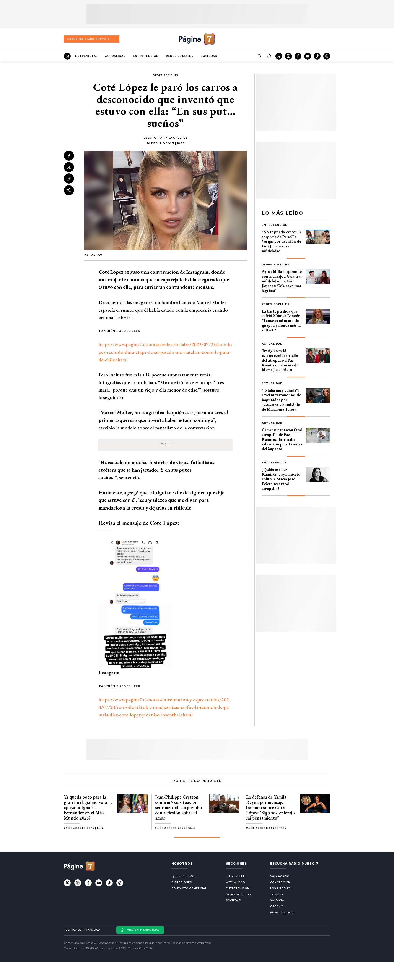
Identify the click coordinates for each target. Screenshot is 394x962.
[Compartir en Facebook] (69, 156)
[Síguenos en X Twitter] (278, 56)
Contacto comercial (189, 888)
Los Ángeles (280, 888)
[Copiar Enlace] (69, 179)
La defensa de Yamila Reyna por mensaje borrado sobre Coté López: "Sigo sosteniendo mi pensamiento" (270, 807)
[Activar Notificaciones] (269, 56)
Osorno (276, 906)
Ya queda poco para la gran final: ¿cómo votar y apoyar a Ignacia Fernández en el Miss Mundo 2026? (88, 807)
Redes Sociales (179, 56)
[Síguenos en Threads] (326, 56)
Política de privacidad (82, 929)
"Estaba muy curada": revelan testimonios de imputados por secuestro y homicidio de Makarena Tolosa (281, 400)
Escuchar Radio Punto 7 (88, 39)
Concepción (280, 882)
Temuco (276, 894)
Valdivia (277, 900)
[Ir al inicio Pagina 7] (197, 39)
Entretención (145, 56)
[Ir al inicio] (67, 56)
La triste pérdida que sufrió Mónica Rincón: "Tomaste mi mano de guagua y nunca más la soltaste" (282, 320)
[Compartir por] (69, 190)
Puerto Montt (282, 912)
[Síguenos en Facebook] (298, 56)
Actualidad (115, 56)
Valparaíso (279, 876)
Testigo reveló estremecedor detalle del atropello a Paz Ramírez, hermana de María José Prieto (280, 360)
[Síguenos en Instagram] (288, 56)
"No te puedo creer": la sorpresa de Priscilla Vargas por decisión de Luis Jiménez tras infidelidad (281, 241)
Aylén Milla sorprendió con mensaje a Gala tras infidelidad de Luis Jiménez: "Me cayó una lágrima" (282, 281)
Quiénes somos (183, 876)
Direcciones (181, 882)
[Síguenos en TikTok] (317, 56)
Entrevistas (86, 56)
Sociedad (209, 56)
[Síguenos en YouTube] (307, 56)
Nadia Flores (176, 137)
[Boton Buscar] (259, 56)
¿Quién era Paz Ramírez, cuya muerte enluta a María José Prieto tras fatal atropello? (281, 479)
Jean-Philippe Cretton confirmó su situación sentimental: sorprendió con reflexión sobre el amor (178, 807)
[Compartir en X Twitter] (69, 167)
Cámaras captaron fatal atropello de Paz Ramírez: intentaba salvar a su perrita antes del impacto (282, 439)
